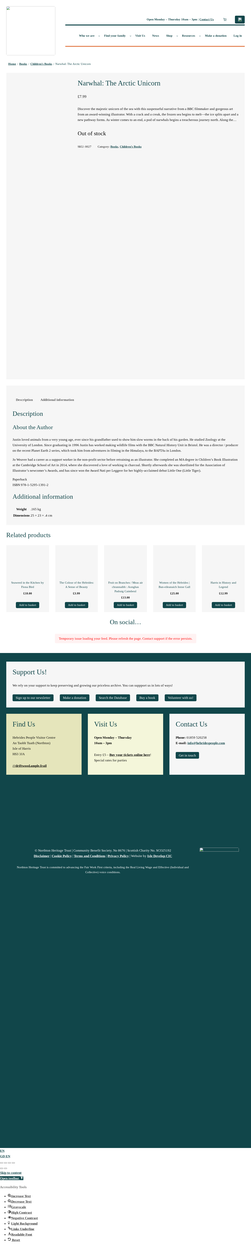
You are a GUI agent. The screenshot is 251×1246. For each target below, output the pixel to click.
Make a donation (74, 698)
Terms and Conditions (89, 856)
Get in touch (187, 755)
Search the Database (113, 698)
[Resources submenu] (200, 36)
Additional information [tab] (57, 400)
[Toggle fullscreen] (5, 1162)
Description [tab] (24, 400)
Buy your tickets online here (129, 755)
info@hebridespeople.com (206, 743)
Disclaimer (42, 856)
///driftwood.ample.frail (30, 766)
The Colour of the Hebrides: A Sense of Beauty (76, 584)
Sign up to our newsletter (33, 698)
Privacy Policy (118, 856)
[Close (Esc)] (13, 1162)
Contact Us (206, 19)
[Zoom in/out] (1, 1162)
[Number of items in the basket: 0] (225, 20)
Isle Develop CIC (159, 856)
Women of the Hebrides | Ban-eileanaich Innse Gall (174, 584)
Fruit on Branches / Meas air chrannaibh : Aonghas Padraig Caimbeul (125, 587)
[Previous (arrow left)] (1, 1168)
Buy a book (147, 698)
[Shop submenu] (177, 36)
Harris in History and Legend (223, 584)
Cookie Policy (62, 856)
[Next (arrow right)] (5, 1168)
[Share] (9, 1162)
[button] (11, 1178)
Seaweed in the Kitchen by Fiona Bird (27, 584)
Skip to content (11, 1173)
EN (2, 1151)
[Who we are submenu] (99, 36)
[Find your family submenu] (130, 36)
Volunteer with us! (180, 698)
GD (3, 1156)
